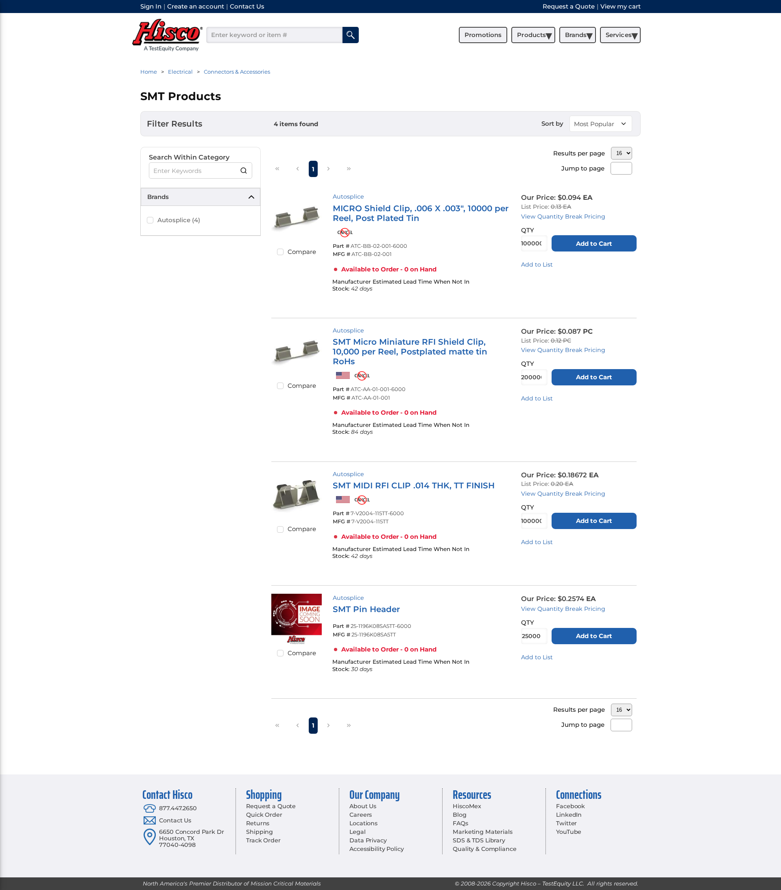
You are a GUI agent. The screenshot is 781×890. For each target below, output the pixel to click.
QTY (527, 230)
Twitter (566, 823)
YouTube (568, 832)
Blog (459, 814)
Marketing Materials (482, 832)
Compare (302, 252)
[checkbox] (150, 220)
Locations (363, 823)
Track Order (263, 840)
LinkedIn (569, 814)
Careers (360, 814)
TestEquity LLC (562, 883)
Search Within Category (189, 157)
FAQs (460, 823)
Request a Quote (271, 806)
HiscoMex (467, 806)
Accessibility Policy (376, 849)
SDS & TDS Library (479, 840)
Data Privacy (367, 840)
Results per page (579, 153)
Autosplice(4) (178, 220)
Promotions (483, 35)
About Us (362, 806)
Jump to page (582, 168)
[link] (277, 168)
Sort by (552, 123)
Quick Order (264, 814)
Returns (257, 823)
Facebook (570, 806)
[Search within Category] (244, 170)
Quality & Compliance (484, 849)
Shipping (259, 832)
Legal (357, 832)
